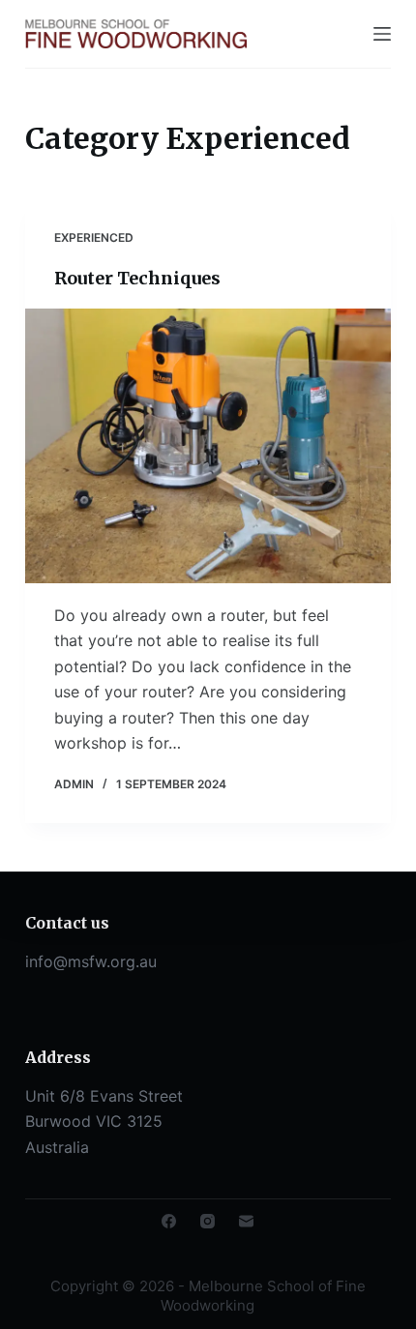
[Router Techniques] (208, 446)
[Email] (246, 1221)
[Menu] (382, 34)
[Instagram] (207, 1221)
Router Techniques (137, 278)
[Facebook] (169, 1221)
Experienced (94, 237)
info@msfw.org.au (91, 961)
